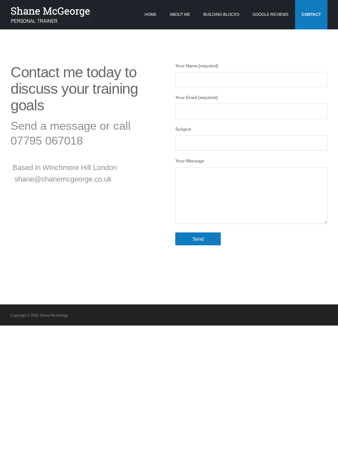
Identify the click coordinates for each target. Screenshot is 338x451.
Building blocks (221, 14)
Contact (311, 14)
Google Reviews (270, 14)
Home (150, 14)
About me (180, 14)
